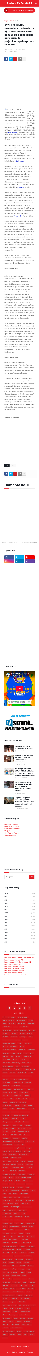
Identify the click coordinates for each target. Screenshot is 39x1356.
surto (21, 1315)
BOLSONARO (24, 1060)
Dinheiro (5, 1135)
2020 (19, 913)
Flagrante (31, 1174)
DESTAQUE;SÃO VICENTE (25, 1128)
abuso (30, 1020)
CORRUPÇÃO (18, 1096)
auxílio (22, 1046)
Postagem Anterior (10, 543)
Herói (27, 1187)
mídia (31, 1226)
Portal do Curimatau (12, 824)
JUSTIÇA (5, 1220)
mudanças (19, 1230)
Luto (16, 1223)
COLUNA (5, 1079)
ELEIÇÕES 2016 (30, 1141)
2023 (19, 903)
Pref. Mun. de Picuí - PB (12, 964)
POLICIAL (30, 1266)
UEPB (23, 1325)
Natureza (25, 1239)
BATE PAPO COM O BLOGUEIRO (12, 1053)
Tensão (22, 1318)
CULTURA (25, 1099)
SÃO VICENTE (21, 1302)
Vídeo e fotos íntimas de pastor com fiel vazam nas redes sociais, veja (24, 759)
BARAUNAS (22, 1050)
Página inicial (9, 21)
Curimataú (22, 1102)
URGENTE (5, 1328)
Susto (27, 1315)
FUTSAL (25, 1181)
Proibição (32, 1282)
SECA (11, 1308)
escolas (23, 1161)
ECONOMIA (6, 1138)
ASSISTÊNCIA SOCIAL (9, 1043)
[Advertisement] (19, 85)
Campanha (17, 1069)
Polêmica (15, 1266)
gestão (12, 1184)
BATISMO (5, 1056)
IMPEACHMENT (7, 1197)
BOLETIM (15, 1060)
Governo (29, 1184)
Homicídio (25, 1190)
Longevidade (31, 1220)
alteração (32, 1030)
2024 (19, 900)
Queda (32, 1285)
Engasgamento (23, 1154)
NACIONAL (21, 1236)
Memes (24, 1226)
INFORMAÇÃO (30, 1200)
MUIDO (27, 1230)
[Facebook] (6, 59)
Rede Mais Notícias (11, 826)
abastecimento (21, 1020)
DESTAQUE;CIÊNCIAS (9, 1128)
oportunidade (7, 1256)
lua (11, 1223)
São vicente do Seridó (9, 1305)
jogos (23, 1213)
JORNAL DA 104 (7, 1217)
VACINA (19, 1331)
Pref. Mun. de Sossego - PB (14, 968)
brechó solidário (8, 1066)
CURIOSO (16, 1105)
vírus (19, 1334)
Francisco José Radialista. (23, 1177)
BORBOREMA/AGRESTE (18, 1063)
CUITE (18, 1099)
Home (8, 1352)
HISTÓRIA (5, 1190)
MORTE (11, 1230)
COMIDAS (6, 1086)
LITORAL (17, 1220)
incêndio (17, 1197)
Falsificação (15, 1168)
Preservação (7, 1279)
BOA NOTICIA (27, 1056)
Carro (5, 1076)
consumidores (12, 132)
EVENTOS (20, 1164)
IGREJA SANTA (24, 1194)
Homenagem (15, 1190)
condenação (7, 1089)
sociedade (6, 1311)
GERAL (17, 21)
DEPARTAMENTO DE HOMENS (20, 1115)
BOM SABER (6, 1063)
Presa (24, 1275)
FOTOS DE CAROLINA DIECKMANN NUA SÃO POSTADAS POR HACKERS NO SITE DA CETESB (23, 786)
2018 (19, 919)
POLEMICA (6, 1266)
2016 (19, 926)
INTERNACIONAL (25, 1203)
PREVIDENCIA (16, 1282)
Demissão (15, 1112)
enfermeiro (12, 1154)
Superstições (13, 1315)
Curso (24, 1105)
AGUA (15, 1027)
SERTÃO (27, 1308)
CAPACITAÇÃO (22, 1073)
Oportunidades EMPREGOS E (23, 1256)
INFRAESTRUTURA (8, 1203)
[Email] (20, 59)
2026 (19, 894)
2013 (19, 936)
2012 (19, 939)
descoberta (6, 1125)
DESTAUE (5, 1132)
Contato (22, 1352)
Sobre (14, 1352)
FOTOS (11, 1177)
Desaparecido (7, 1122)
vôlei (25, 1334)
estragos (6, 1164)
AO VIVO (5, 1037)
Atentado (28, 1043)
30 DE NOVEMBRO (23, 1017)
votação (31, 1334)
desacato (15, 1118)
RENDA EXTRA (28, 1295)
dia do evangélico (23, 1132)
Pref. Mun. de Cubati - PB (13, 960)
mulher (21, 1233)
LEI (11, 1220)
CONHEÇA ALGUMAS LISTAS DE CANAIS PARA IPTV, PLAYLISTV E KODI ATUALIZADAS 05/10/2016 (25, 772)
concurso (26, 1086)
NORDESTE (6, 1243)
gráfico (5, 1187)
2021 (19, 910)
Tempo (16, 1318)
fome (4, 1177)
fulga (5, 1181)
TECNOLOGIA (7, 1318)
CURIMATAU (13, 1102)
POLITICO (21, 1269)
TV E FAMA (6, 1325)
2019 (19, 916)
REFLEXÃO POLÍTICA (18, 1292)
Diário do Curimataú (12, 829)
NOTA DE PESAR (26, 1243)
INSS (16, 1203)
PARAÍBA (11, 1262)
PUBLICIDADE (23, 1285)
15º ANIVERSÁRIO (10, 1017)
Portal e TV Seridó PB (19, 3)
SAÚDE (5, 1308)
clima (29, 1076)
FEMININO (13, 1171)
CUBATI (11, 1099)
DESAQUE (17, 1122)
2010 (19, 942)
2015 (19, 929)
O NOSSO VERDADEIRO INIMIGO (12, 1249)
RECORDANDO (21, 1289)
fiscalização (21, 1174)
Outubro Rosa (19, 1259)
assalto (17, 1040)
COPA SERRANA (24, 1092)
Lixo (23, 1220)
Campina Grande (29, 1069)
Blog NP (7, 831)
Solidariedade (25, 1311)
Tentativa (30, 1318)
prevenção (6, 1282)
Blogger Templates (9, 1350)
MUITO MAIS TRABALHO (9, 1233)
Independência (8, 1200)
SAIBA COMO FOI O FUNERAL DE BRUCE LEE (24, 747)
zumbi (5, 1338)
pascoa (18, 1262)
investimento (27, 1207)
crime (5, 1099)
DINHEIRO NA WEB (16, 1135)
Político (29, 1269)
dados (5, 1109)
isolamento (11, 1210)
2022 (19, 906)
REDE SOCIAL (7, 1292)
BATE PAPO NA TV (28, 1053)
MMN (4, 1230)
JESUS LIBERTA (22, 1210)
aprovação (23, 1037)
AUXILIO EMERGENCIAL (9, 1050)
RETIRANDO (15, 1298)
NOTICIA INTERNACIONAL (10, 1246)
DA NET (30, 1105)
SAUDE (33, 1305)
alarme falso (7, 1030)
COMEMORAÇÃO (18, 1082)
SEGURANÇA (19, 1308)
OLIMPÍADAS (27, 1249)
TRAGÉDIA (19, 1321)
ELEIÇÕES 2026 (19, 1148)
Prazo (29, 1272)
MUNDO (5, 1236)
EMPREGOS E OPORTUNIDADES (11, 1151)
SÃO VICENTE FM (24, 1305)
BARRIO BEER (31, 1050)
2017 (19, 923)
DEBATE (12, 1109)
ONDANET (14, 1253)
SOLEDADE (16, 1311)
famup (5, 1171)
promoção (20, 187)
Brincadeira (25, 1066)
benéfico (18, 1056)
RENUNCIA (6, 1298)
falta (22, 1168)
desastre (25, 1122)
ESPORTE (30, 1161)
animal (29, 1033)
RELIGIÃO (19, 1295)
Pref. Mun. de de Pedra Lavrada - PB (17, 962)
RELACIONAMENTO (8, 1295)
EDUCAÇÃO (16, 1138)
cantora (12, 1073)
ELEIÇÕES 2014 (18, 1141)
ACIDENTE (12, 1024)
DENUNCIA (6, 1115)
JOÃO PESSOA (7, 1213)
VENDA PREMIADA (29, 1331)
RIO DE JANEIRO (25, 1298)
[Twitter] (11, 59)
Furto (10, 1181)
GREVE (12, 1187)
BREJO (17, 1066)
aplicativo (14, 1037)
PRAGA (22, 1272)
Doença (26, 1135)
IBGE (4, 1194)
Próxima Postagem (29, 543)
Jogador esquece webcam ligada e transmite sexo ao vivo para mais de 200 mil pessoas (24, 802)
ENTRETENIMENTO (16, 1158)
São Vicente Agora (11, 833)
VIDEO (5, 1334)
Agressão (31, 1024)
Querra (5, 1289)
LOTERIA (5, 1223)
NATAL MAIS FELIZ (14, 1239)
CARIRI (31, 1073)
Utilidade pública (8, 1331)
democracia (25, 1112)
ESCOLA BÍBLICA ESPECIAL (10, 1161)
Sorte (4, 1315)
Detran (13, 1132)
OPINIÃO (31, 1253)
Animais (22, 1033)
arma (30, 1037)
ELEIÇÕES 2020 (7, 1145)
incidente (26, 1197)
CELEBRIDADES (13, 1076)
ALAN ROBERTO (24, 1027)
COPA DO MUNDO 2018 (10, 1092)
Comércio (28, 1082)
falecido (5, 1168)
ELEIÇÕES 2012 (7, 1141)
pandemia (29, 1259)
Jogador (16, 1213)
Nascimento (30, 1236)
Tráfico (11, 1321)
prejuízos (6, 1275)
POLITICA (5, 1269)
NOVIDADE (31, 1246)
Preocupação (15, 1275)
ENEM (4, 1154)
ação (4, 1024)
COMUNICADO (16, 1086)
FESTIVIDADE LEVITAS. (9, 1174)
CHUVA (22, 1076)
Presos (31, 1279)
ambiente (6, 1033)
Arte (4, 1040)
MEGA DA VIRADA (14, 1226)
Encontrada (27, 1151)
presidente (17, 1279)
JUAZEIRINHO (18, 1217)
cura (31, 1099)
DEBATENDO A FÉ (21, 1109)
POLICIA (22, 1266)
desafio (23, 1118)
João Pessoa (19, 161)
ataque (20, 1043)
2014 (19, 932)
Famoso (29, 1168)
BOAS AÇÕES (7, 1060)
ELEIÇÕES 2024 (7, 1148)
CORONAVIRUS (7, 1096)
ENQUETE (5, 1158)
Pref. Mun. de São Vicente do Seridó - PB (19, 958)
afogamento (21, 1024)
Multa (28, 1233)
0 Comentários (12, 51)
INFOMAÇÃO (19, 1200)
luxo (21, 1223)
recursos (30, 1289)
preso (24, 1279)
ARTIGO (10, 1040)
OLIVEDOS (6, 1253)
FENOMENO (22, 1171)
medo (5, 1226)
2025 (19, 897)
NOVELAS (22, 1246)
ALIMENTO (23, 1030)
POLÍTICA (13, 1269)
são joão (12, 1302)
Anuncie (30, 1352)
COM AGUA (6, 1082)
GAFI (30, 1181)
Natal (5, 1239)
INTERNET (5, 1207)
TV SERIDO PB (15, 1325)
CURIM (5, 1102)
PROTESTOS (14, 1285)
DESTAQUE (28, 1125)
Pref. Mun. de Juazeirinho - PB (15, 975)
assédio (25, 1040)
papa (4, 1262)
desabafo (6, 1118)
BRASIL (29, 1063)
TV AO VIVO (27, 1321)
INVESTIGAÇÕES (15, 1207)
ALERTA (16, 1030)
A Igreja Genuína (8, 1020)
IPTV (4, 1210)
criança (27, 1096)
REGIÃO (29, 1292)
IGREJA (15, 1194)
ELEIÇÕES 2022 (19, 1145)
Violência (12, 1334)
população (14, 1272)
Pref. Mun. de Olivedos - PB (14, 966)
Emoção (29, 1148)
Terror (5, 1321)
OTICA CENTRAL (7, 1259)
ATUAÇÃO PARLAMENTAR (10, 1046)
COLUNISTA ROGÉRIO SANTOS (19, 1079)
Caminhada (7, 1069)
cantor (5, 1073)
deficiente (6, 1112)
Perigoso (26, 1262)
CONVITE (30, 1089)
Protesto (5, 1285)
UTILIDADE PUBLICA (16, 1328)
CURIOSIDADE (7, 1105)
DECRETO (31, 1109)
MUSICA (13, 1236)
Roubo (5, 1302)
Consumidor (17, 216)
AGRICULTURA (7, 1027)
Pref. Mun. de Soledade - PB (14, 973)
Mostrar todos (10, 835)
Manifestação (30, 1223)
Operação (23, 1253)
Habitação (20, 1187)
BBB (12, 1056)
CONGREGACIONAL (19, 1089)
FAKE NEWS (29, 1164)
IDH (10, 1194)
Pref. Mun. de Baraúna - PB (14, 971)
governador (20, 1184)
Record (12, 1289)
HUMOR (33, 1190)
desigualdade (17, 1125)
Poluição (6, 1272)
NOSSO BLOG (15, 1243)
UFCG (29, 1325)
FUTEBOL (17, 1181)
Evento (13, 1164)
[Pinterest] (15, 59)
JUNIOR (27, 1217)
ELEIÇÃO (24, 1138)
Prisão (24, 1282)
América (14, 1033)
